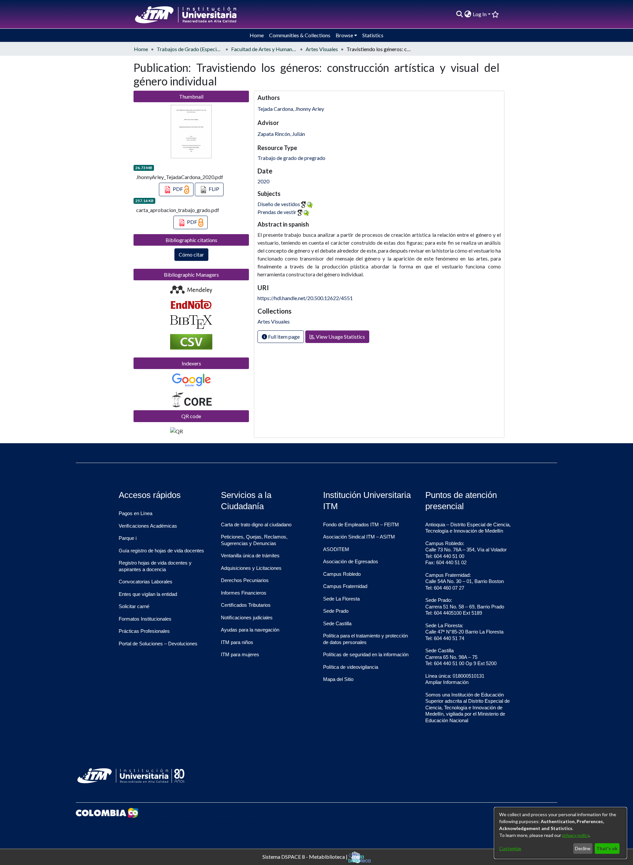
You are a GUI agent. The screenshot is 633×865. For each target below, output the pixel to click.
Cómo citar (191, 254)
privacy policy (575, 835)
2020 (263, 181)
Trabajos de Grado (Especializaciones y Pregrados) (190, 49)
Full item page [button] (283, 336)
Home (141, 49)
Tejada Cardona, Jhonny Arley (290, 109)
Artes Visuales (322, 49)
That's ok (607, 848)
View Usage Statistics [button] (340, 336)
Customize (510, 848)
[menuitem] (468, 14)
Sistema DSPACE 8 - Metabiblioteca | (305, 856)
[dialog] (560, 833)
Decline (582, 848)
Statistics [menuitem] (372, 35)
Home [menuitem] (257, 35)
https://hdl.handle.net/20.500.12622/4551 (305, 298)
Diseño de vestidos (278, 204)
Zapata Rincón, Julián (281, 134)
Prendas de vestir (276, 212)
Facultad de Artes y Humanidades (264, 49)
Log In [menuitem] (480, 14)
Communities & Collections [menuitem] (299, 35)
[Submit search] (460, 14)
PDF (178, 189)
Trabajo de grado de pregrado (291, 158)
